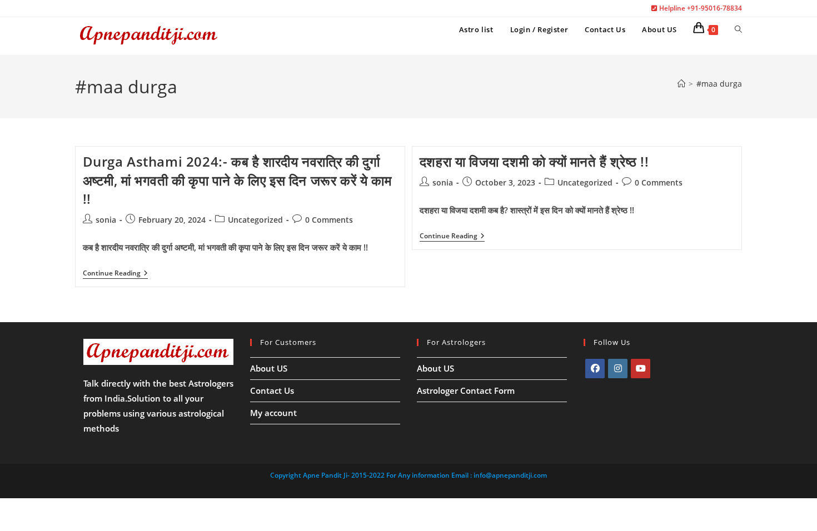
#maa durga (719, 83)
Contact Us (272, 390)
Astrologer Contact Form (466, 390)
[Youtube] (640, 368)
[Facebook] (595, 368)
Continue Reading (115, 274)
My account (273, 412)
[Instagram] (617, 368)
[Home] (681, 83)
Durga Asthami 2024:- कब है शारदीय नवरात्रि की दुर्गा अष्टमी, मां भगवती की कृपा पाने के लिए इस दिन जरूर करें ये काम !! (237, 180)
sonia (106, 219)
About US (268, 368)
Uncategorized (255, 219)
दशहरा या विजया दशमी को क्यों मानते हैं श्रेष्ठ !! (534, 161)
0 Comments (329, 219)
